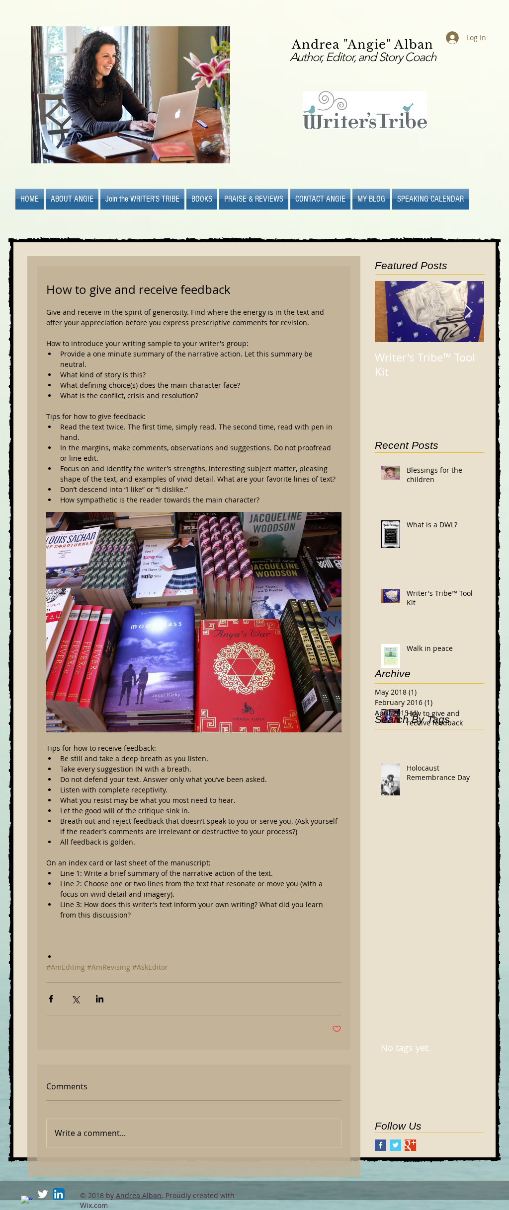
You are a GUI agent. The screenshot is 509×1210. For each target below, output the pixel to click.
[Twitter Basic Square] (395, 1145)
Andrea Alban (139, 1195)
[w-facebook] (27, 1202)
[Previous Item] (390, 312)
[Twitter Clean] (43, 1194)
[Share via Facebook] (51, 998)
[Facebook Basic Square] (380, 1145)
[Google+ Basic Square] (410, 1145)
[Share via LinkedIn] (99, 998)
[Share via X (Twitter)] (75, 998)
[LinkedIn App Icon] (59, 1194)
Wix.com (94, 1205)
